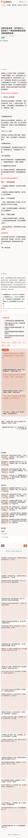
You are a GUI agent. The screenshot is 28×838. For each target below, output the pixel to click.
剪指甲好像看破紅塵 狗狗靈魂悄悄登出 (14, 332)
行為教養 (3, 5)
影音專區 (25, 5)
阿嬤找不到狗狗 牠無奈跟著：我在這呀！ (14, 328)
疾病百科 (19, 5)
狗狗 (8, 345)
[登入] (24, 2)
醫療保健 (14, 5)
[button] (20, 1)
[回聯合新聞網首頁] (3, 2)
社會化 (3, 345)
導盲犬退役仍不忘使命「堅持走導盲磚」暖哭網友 (15, 324)
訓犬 (19, 342)
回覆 (25, 545)
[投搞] (22, 1)
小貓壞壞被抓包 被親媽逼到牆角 (14, 321)
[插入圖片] (22, 546)
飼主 (8, 342)
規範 (3, 545)
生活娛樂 (9, 5)
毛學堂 (3, 342)
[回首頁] (6, 2)
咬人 (24, 342)
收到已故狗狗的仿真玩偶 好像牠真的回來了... (14, 336)
